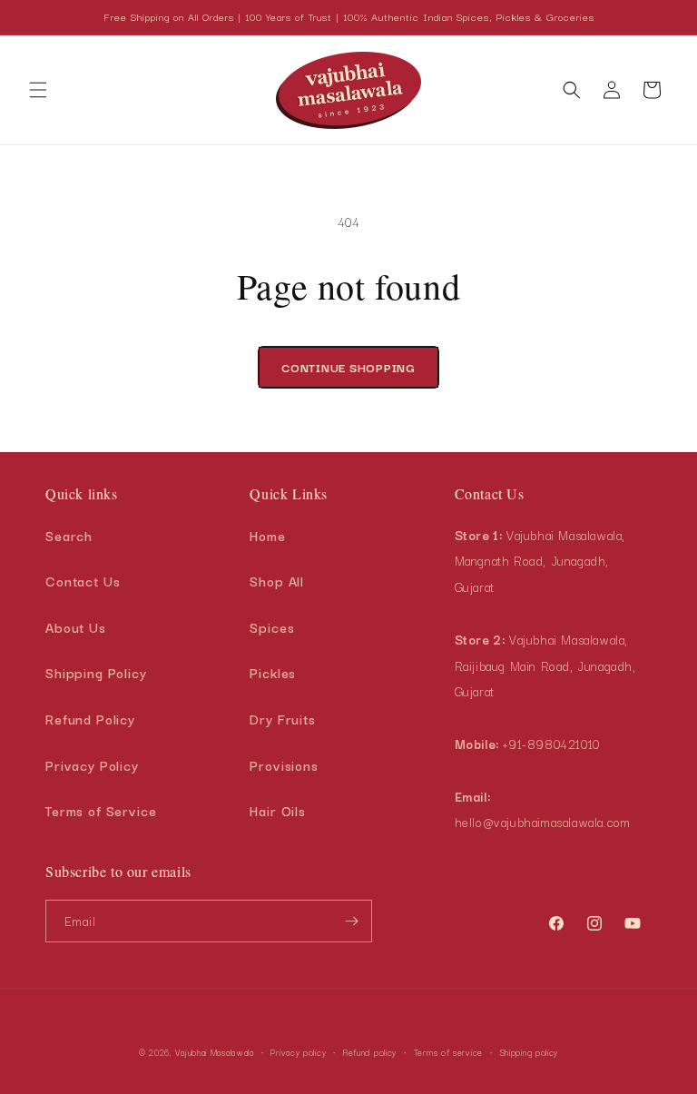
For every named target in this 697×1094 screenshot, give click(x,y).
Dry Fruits (283, 718)
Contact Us (83, 580)
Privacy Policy (92, 764)
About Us (75, 626)
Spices (272, 626)
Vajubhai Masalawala (214, 1052)
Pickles (273, 672)
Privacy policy (298, 1052)
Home (267, 535)
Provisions (284, 764)
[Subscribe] (351, 921)
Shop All (277, 580)
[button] (38, 90)
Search (69, 535)
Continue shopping (348, 367)
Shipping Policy (96, 672)
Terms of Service (101, 810)
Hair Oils (278, 810)
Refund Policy (90, 718)
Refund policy (370, 1052)
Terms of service (448, 1052)
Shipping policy (529, 1052)
